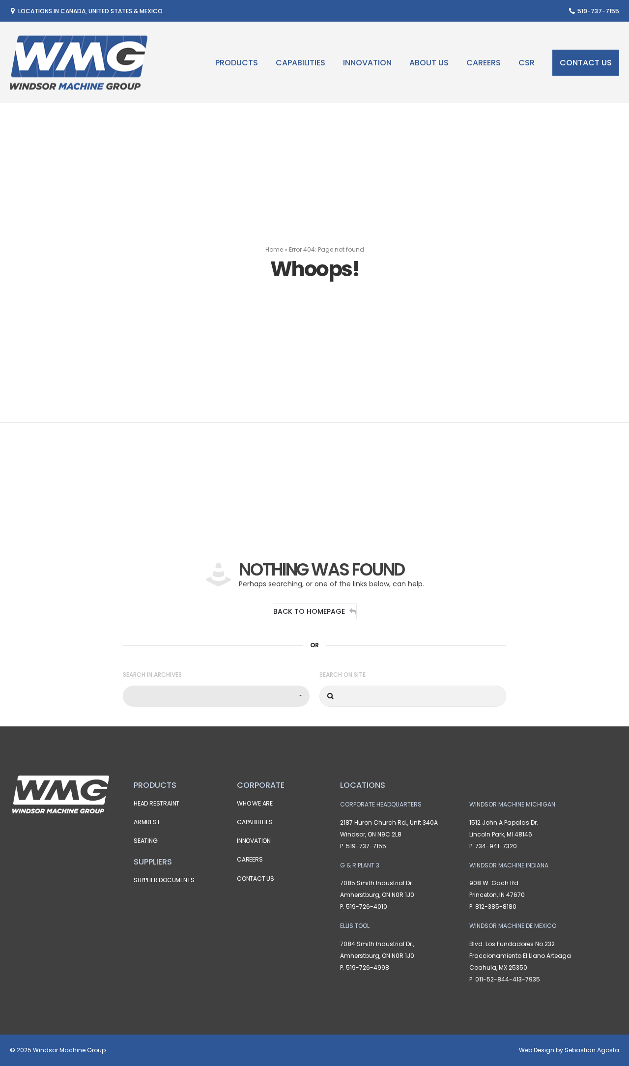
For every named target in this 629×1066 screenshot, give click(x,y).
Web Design (536, 1050)
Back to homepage (309, 611)
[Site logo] (78, 62)
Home (274, 249)
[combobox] (216, 696)
